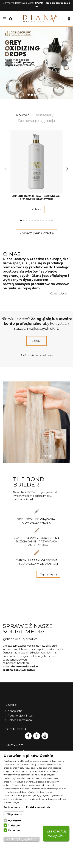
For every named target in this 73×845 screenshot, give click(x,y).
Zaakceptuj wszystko (56, 833)
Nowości (23, 115)
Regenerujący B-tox (20, 715)
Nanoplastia (15, 711)
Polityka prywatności (38, 807)
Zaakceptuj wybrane (21, 839)
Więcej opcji (14, 814)
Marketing (14, 830)
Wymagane (14, 820)
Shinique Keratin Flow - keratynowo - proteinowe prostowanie (36, 197)
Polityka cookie (13, 807)
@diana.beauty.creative (20, 639)
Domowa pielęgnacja (36, 121)
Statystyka (14, 825)
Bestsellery (44, 115)
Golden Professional (20, 720)
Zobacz (36, 209)
